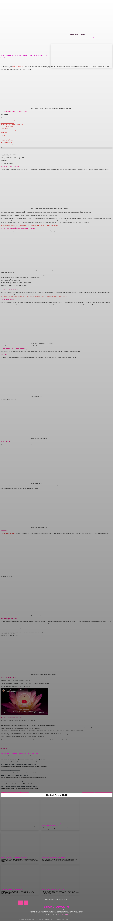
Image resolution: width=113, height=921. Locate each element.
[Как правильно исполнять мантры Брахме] (20, 876)
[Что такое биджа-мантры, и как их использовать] (60, 876)
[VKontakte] (26, 903)
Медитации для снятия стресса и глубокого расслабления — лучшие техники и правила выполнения (59, 824)
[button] (93, 37)
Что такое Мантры (5, 824)
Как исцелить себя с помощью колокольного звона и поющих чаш (97, 792)
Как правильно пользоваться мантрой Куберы (53, 857)
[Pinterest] (20, 903)
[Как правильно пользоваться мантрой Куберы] (60, 843)
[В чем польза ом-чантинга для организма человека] (20, 843)
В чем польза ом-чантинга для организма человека (14, 857)
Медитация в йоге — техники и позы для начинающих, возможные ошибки (19, 753)
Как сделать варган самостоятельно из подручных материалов (15, 792)
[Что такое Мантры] (20, 810)
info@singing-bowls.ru (63, 914)
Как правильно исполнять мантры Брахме (11, 889)
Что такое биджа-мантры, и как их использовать (54, 889)
